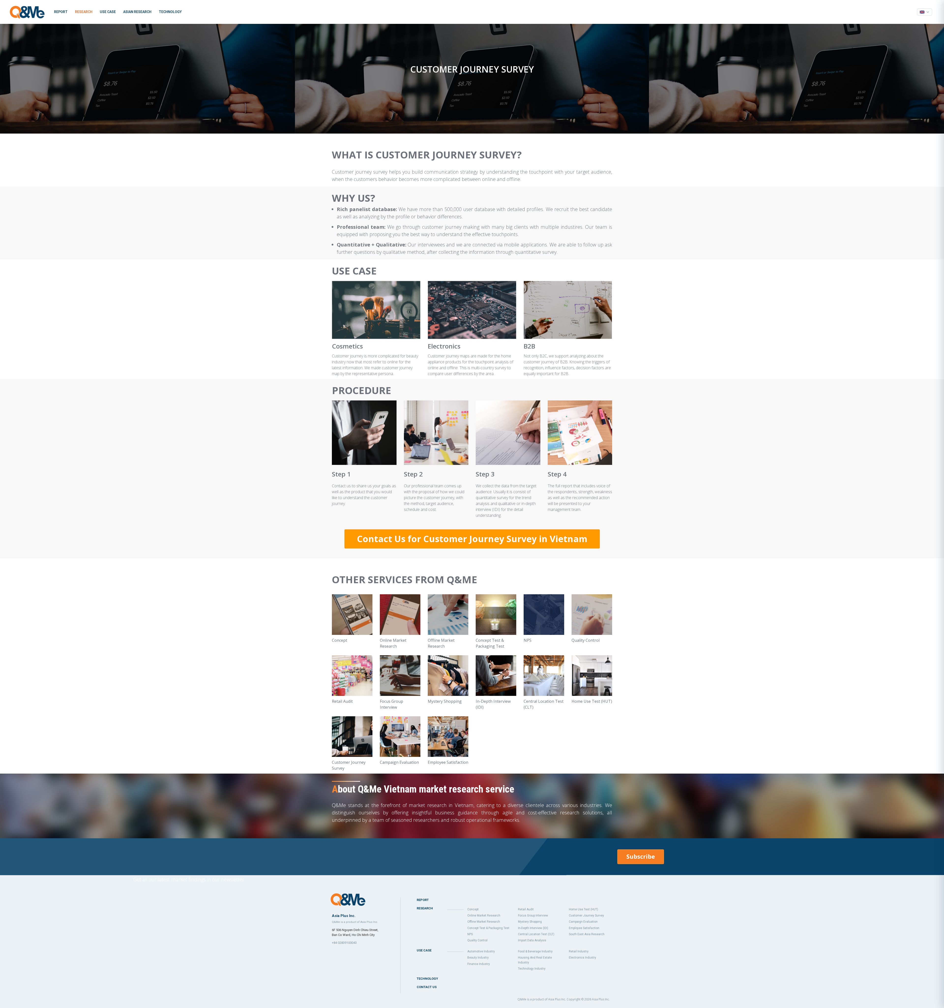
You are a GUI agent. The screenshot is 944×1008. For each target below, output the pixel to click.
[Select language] (924, 12)
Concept (473, 909)
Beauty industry (478, 957)
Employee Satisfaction (584, 928)
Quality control (477, 940)
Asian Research (137, 12)
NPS (470, 934)
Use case (108, 12)
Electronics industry (582, 957)
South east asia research (587, 934)
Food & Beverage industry (535, 951)
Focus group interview (533, 915)
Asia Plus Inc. (601, 999)
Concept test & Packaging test (488, 928)
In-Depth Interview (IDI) (533, 928)
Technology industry (532, 968)
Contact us (427, 987)
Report (61, 12)
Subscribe (640, 856)
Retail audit (526, 909)
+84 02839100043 (344, 943)
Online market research (483, 915)
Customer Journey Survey (586, 915)
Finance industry (478, 964)
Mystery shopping (530, 921)
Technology (170, 12)
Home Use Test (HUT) (583, 909)
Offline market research (483, 921)
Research (83, 12)
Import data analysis (532, 940)
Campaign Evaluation (583, 921)
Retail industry (579, 951)
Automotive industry (481, 951)
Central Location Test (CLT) (536, 934)
